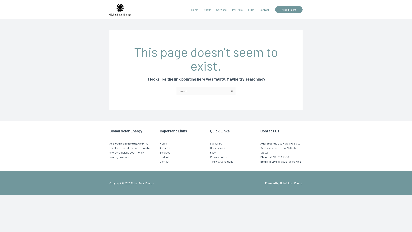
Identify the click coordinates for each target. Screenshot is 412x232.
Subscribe (216, 143)
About (207, 9)
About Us (165, 148)
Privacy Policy (218, 157)
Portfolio (237, 9)
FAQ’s (251, 9)
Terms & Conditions (221, 161)
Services (221, 9)
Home (194, 9)
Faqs (213, 152)
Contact (264, 9)
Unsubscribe (217, 148)
